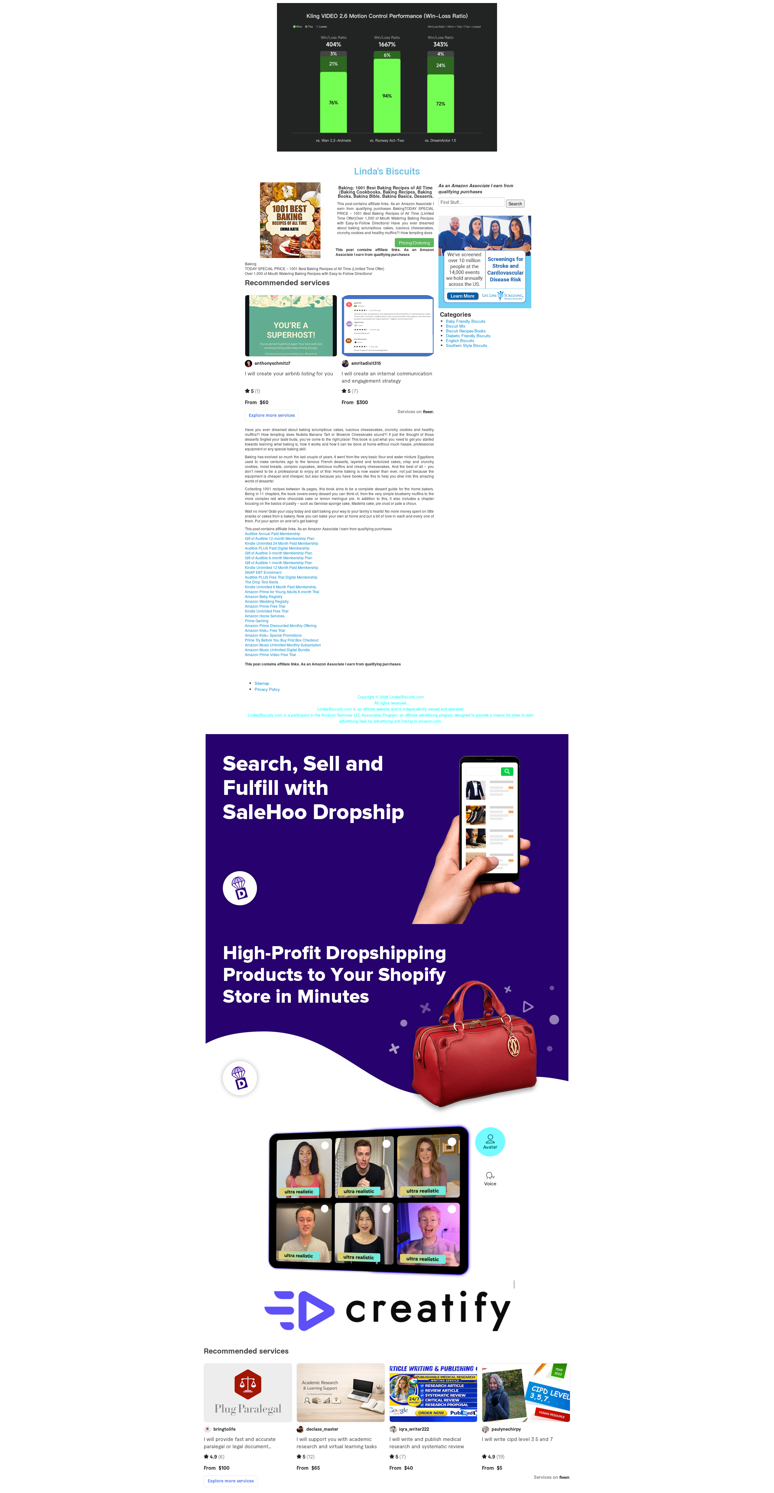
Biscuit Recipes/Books (466, 331)
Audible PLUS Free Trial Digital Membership (281, 577)
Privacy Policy (267, 689)
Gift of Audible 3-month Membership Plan (278, 552)
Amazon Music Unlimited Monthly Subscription (283, 644)
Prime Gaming (256, 620)
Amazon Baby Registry (263, 596)
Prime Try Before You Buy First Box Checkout (281, 639)
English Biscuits (460, 340)
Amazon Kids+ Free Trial (265, 630)
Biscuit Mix (456, 326)
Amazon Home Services (265, 615)
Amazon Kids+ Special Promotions (273, 635)
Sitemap (262, 683)
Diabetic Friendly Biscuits (468, 335)
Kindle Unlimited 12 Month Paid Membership (281, 567)
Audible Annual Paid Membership (272, 533)
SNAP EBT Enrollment (263, 572)
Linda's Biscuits (387, 171)
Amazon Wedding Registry (267, 601)
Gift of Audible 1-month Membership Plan (278, 562)
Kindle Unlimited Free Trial (266, 610)
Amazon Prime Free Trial (265, 606)
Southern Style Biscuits (466, 345)
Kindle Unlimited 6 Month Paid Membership (280, 586)
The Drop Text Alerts (261, 581)
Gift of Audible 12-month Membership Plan (279, 538)
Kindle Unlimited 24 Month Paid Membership (281, 543)
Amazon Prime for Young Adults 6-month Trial (282, 591)
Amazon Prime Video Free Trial (270, 654)
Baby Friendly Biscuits (466, 321)
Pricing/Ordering (414, 243)
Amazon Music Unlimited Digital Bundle (277, 649)
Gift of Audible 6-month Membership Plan (278, 557)
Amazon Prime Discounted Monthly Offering (281, 625)
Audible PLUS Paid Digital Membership (277, 547)
